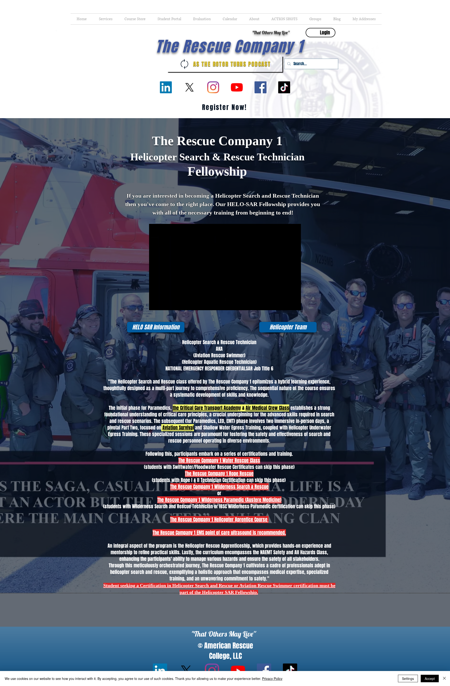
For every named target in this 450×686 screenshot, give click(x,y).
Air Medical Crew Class (267, 407)
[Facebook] (260, 87)
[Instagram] (213, 87)
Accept (430, 678)
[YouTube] (237, 87)
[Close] (444, 678)
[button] (105, 19)
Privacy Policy (272, 678)
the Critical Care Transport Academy (207, 407)
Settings (408, 678)
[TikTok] (284, 87)
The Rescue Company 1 (229, 46)
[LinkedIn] (166, 87)
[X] (189, 87)
